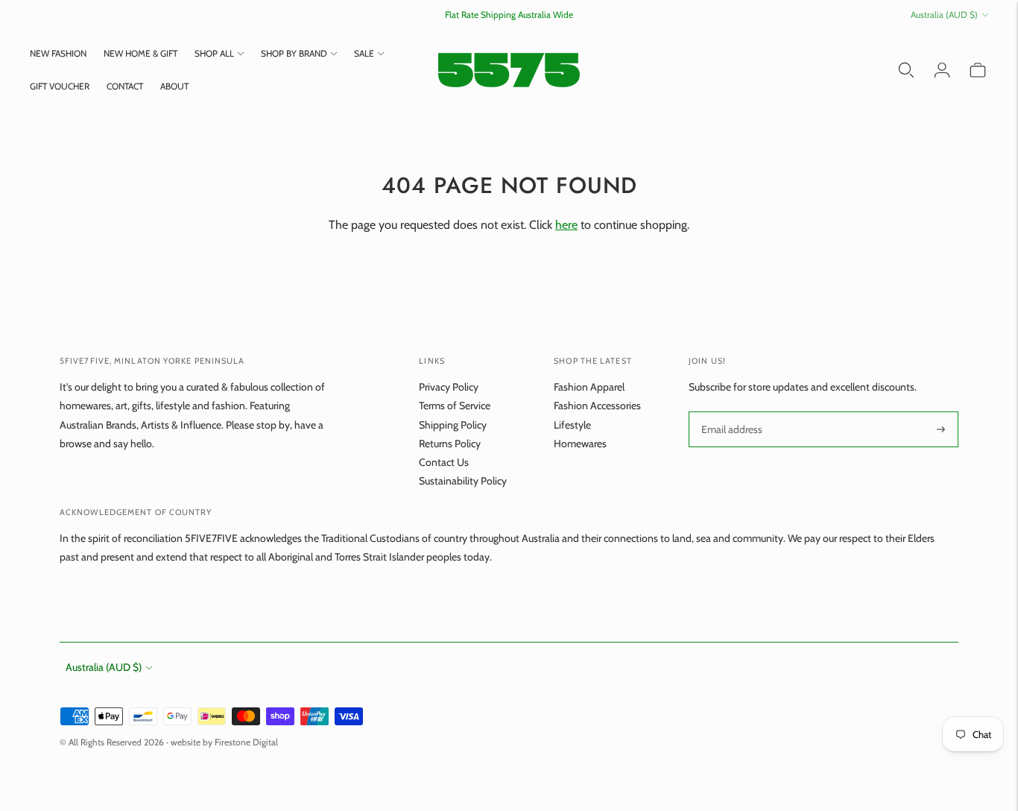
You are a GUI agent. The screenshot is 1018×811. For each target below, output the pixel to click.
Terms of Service (454, 405)
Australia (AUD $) (944, 14)
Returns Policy (450, 443)
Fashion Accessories (597, 405)
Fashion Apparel (589, 387)
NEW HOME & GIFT (140, 53)
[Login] (942, 70)
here (566, 225)
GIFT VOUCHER (59, 86)
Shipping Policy (453, 425)
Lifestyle (572, 425)
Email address (731, 411)
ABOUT (174, 86)
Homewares (580, 443)
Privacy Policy (448, 387)
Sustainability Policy (463, 480)
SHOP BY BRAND (294, 53)
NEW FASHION (58, 53)
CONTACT (125, 86)
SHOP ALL (214, 53)
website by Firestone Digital (224, 742)
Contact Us (444, 462)
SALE (364, 53)
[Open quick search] (906, 70)
